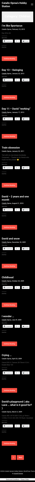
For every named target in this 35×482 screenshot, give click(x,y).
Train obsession (11, 147)
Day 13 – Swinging (12, 69)
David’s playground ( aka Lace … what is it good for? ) (17, 405)
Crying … (7, 355)
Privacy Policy (25, 479)
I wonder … (8, 316)
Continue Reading (9, 58)
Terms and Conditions (12, 479)
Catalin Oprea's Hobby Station (14, 5)
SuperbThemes (18, 473)
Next (20, 457)
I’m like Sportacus (12, 25)
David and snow (11, 238)
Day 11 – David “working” (16, 108)
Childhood (8, 277)
